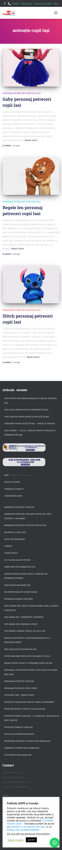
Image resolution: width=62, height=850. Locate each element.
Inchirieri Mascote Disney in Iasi (20, 592)
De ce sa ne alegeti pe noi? (17, 560)
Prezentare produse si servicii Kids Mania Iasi (27, 741)
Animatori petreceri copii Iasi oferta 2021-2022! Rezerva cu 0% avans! (27, 516)
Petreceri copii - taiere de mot (19, 695)
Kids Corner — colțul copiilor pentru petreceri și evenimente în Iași (29, 432)
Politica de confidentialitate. (23, 829)
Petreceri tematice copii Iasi (18, 727)
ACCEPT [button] (31, 840)
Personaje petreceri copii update (20, 688)
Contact (8, 546)
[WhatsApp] (55, 843)
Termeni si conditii (14, 489)
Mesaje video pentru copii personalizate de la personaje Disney (27, 640)
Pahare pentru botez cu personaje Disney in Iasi (28, 663)
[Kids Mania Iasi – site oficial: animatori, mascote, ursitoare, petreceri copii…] (10, 13)
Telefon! (15, 3)
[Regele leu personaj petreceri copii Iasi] (31, 176)
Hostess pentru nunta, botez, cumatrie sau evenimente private (26, 576)
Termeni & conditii (42, 3)
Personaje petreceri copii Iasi (19, 681)
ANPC (6, 475)
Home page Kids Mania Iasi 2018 (19, 567)
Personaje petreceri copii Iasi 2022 (22, 93)
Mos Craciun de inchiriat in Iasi (20, 649)
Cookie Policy (11, 553)
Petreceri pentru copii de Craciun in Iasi (24, 709)
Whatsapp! (27, 3)
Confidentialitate (13, 496)
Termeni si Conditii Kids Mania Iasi (21, 748)
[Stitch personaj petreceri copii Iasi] (31, 284)
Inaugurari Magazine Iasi (17, 585)
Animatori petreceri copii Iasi (19, 507)
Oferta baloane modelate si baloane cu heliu (27, 656)
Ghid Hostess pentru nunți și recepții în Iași (26, 417)
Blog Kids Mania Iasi (14, 539)
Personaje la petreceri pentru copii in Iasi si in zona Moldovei (30, 672)
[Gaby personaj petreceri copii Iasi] (31, 68)
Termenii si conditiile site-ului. (28, 826)
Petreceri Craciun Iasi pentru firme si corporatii (29, 702)
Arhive (5, 795)
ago (15, 145)
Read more (31, 140)
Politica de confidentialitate (19, 734)
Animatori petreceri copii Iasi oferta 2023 (25, 525)
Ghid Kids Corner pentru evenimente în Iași (26, 409)
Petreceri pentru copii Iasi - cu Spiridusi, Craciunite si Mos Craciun (31, 718)
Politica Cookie (12, 482)
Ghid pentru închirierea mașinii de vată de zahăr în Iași (30, 400)
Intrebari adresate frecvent (18, 599)
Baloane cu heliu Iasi (15, 532)
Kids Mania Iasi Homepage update (20, 624)
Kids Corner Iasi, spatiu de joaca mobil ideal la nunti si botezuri (31, 608)
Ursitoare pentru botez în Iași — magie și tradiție (29, 423)
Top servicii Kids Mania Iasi (18, 755)
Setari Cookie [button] (15, 839)
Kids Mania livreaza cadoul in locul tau (24, 631)
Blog (56, 3)
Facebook (5, 4)
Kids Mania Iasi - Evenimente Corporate (23, 617)
